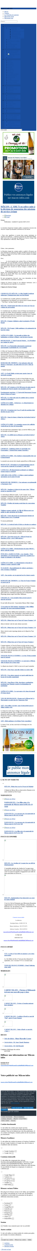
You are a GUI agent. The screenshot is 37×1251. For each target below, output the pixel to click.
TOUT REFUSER (28, 1107)
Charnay (6, 13)
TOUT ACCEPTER (17, 1107)
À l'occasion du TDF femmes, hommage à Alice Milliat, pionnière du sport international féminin (17, 607)
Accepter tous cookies (7, 1239)
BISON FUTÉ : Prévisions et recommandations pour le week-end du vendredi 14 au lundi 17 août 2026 (17, 465)
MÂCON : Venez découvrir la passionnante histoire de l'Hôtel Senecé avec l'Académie (17, 516)
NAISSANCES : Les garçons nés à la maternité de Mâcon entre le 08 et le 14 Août (19, 814)
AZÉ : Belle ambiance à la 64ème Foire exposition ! (16, 721)
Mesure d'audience (19, 1117)
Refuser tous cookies (20, 1239)
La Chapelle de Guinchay (11, 15)
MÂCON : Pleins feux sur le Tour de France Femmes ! (17, 642)
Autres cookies (5, 1120)
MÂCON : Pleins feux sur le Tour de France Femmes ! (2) (18, 636)
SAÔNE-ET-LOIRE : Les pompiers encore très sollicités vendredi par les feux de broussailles (18, 425)
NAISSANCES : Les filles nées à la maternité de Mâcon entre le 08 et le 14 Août (18, 804)
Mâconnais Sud (8, 18)
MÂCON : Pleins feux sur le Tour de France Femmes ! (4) (18, 620)
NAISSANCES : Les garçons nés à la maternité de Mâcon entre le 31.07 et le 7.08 (19, 823)
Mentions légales (9, 1246)
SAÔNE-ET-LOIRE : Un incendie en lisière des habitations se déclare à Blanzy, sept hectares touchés (17, 336)
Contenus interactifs (6, 1118)
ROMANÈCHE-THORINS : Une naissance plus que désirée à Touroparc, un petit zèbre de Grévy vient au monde (17, 364)
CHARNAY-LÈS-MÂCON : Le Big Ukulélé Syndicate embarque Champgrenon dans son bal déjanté (17, 294)
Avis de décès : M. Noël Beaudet (14, 1046)
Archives (6, 1243)
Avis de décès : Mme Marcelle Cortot (17, 1039)
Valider (29, 1239)
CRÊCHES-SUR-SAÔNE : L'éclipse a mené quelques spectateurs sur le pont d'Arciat (17, 475)
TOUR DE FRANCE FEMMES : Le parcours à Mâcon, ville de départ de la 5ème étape (18, 661)
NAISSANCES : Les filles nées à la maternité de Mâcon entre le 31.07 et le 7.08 (18, 832)
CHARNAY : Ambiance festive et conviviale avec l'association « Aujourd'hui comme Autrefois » (15, 449)
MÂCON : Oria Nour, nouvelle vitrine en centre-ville (17, 669)
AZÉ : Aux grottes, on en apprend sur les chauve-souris (17, 575)
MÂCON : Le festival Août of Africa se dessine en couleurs (18, 524)
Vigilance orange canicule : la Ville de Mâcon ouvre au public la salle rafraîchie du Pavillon (17, 511)
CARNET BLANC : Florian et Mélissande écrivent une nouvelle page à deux (19, 991)
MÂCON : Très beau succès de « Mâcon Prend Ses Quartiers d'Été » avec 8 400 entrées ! (16, 537)
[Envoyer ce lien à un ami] (7, 217)
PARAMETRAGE (5, 1107)
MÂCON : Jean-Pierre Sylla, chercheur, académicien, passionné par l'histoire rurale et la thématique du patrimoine (17, 684)
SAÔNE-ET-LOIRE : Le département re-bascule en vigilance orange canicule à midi (16, 563)
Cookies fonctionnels (6, 1117)
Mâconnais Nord (9, 16)
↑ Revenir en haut (6, 1249)
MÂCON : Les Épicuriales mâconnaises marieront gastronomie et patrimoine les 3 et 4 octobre (16, 346)
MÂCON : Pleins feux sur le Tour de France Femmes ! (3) (18, 627)
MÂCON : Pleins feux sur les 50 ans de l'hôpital (18, 786)
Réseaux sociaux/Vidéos (20, 1118)
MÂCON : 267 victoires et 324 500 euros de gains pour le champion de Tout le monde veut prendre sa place (18, 388)
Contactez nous (8, 1244)
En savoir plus (15, 1103)
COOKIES (4, 1109)
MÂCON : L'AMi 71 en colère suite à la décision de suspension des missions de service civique (18, 209)
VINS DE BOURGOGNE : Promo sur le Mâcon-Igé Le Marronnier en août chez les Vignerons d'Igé (17, 699)
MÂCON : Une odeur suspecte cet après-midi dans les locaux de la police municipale (17, 676)
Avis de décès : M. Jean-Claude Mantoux (16, 1042)
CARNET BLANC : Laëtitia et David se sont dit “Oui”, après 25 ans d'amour (19, 1017)
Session (13, 1120)
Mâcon (6, 11)
